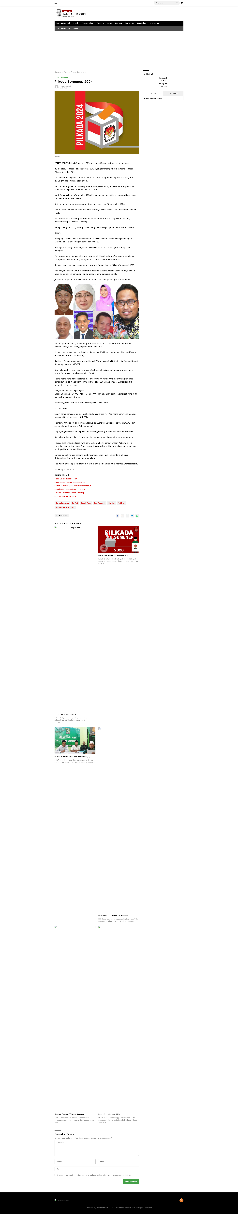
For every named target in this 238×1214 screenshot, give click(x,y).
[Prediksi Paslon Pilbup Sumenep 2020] (118, 539)
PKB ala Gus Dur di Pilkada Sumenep (70, 489)
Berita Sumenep (62, 503)
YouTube (163, 86)
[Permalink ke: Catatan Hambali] (57, 87)
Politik (76, 23)
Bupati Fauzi (86, 503)
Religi (109, 23)
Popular (153, 93)
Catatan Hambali (63, 23)
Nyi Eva (121, 503)
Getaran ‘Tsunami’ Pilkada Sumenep (69, 493)
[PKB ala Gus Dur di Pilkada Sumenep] (118, 820)
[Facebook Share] (117, 515)
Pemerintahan (87, 23)
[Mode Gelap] (182, 3)
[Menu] (56, 3)
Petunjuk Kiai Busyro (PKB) (65, 496)
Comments (173, 93)
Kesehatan (154, 23)
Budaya (118, 23)
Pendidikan (141, 23)
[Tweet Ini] (122, 515)
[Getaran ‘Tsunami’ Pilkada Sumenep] (75, 1019)
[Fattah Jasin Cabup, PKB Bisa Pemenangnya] (75, 740)
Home (76, 28)
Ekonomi (100, 23)
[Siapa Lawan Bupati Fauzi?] (75, 619)
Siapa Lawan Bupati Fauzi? (66, 479)
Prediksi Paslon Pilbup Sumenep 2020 (70, 482)
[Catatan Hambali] (73, 13)
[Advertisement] (129, 49)
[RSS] (181, 1200)
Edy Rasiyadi (99, 503)
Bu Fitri (75, 503)
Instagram (163, 83)
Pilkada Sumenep (61, 77)
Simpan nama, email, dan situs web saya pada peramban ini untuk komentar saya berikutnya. (94, 1175)
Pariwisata (129, 23)
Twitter (163, 81)
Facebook (163, 78)
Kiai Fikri (111, 503)
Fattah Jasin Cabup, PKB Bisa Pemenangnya (73, 486)
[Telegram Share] (132, 515)
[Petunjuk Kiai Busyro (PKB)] (118, 1019)
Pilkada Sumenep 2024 (65, 507)
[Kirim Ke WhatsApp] (137, 515)
